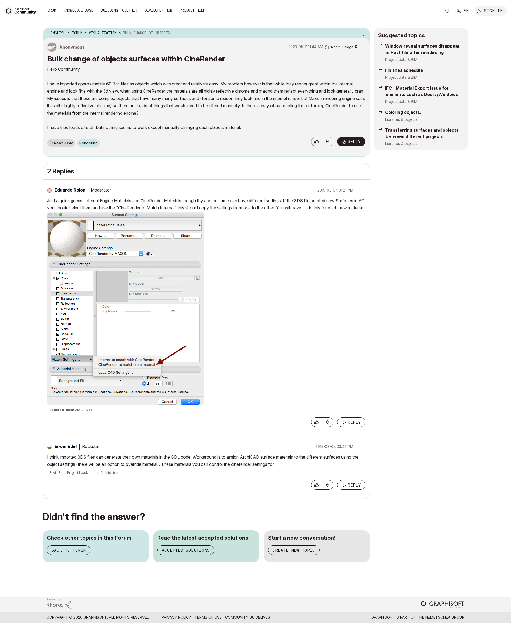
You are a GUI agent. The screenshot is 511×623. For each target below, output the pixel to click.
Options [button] (362, 33)
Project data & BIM (401, 59)
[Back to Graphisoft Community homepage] (22, 10)
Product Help (192, 10)
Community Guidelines (247, 617)
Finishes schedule (404, 70)
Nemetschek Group (444, 617)
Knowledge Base (78, 10)
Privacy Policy (176, 617)
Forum (51, 10)
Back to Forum (68, 550)
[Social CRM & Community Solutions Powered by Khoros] (59, 603)
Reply (354, 141)
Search (448, 11)
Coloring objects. (403, 112)
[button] (316, 141)
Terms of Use (208, 617)
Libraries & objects (401, 119)
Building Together (119, 10)
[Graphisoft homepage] (442, 604)
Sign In (493, 10)
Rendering (88, 143)
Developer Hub (158, 10)
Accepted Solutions (186, 550)
